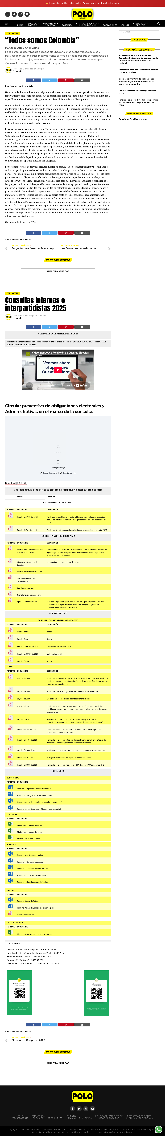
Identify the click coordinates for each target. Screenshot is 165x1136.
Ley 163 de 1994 (23, 691)
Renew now (88, 3)
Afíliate (125, 25)
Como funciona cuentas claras (29, 595)
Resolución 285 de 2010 (26, 730)
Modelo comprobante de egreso (29, 832)
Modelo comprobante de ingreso (30, 825)
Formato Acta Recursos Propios (30, 855)
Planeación (85, 1118)
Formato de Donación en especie (30, 862)
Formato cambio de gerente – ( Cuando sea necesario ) (39, 809)
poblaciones (110, 25)
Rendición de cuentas (140, 24)
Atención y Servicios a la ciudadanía (87, 24)
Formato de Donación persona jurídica (32, 875)
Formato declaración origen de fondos (32, 882)
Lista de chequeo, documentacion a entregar (35, 934)
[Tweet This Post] (49, 80)
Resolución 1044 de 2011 (27, 750)
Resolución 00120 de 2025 (27, 654)
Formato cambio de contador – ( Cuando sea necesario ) (39, 802)
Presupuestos (56, 1118)
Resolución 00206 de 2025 (27, 646)
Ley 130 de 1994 (23, 678)
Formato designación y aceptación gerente (34, 789)
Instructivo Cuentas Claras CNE (29, 572)
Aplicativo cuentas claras (27, 602)
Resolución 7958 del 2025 (27, 517)
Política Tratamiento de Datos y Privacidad (109, 1117)
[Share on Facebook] (33, 80)
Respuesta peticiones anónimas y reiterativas (139, 1117)
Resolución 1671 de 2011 (27, 758)
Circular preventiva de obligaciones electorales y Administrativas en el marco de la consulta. (136, 81)
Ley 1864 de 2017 (24, 719)
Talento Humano (71, 1117)
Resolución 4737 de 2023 (27, 740)
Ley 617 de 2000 (23, 699)
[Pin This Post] (66, 80)
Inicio (20, 25)
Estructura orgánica (37, 1117)
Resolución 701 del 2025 (27, 530)
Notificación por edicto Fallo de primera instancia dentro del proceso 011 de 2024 (138, 102)
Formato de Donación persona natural (32, 869)
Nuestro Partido (32, 24)
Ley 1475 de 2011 (24, 706)
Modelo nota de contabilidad (28, 839)
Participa (67, 25)
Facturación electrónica (26, 915)
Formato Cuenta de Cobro (27, 901)
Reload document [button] (49, 473)
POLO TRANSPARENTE (20, 1117)
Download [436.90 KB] (16, 483)
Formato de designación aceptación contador (35, 795)
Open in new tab (69, 473)
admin (19, 71)
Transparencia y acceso (50, 24)
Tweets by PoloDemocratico (133, 119)
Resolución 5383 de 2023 (27, 765)
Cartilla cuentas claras (26, 588)
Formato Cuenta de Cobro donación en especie (35, 908)
